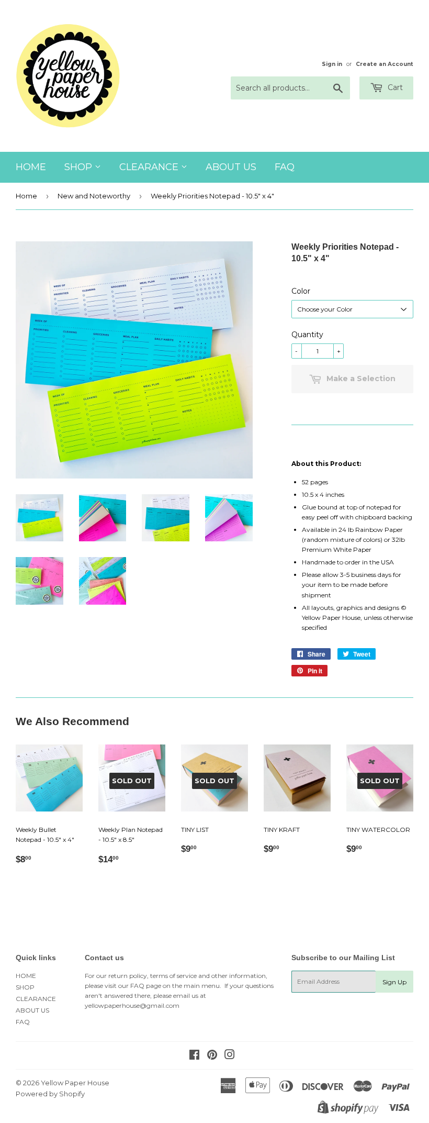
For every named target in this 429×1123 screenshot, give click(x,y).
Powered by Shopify (50, 1093)
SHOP (79, 167)
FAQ (285, 167)
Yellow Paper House (75, 1082)
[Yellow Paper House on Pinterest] (212, 1056)
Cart (394, 87)
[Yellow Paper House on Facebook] (194, 1056)
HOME (31, 167)
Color (300, 291)
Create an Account (384, 64)
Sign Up (394, 982)
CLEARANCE (150, 167)
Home (26, 196)
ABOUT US (231, 167)
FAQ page (145, 985)
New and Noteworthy (94, 196)
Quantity (307, 334)
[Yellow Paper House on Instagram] (229, 1056)
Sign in (332, 64)
